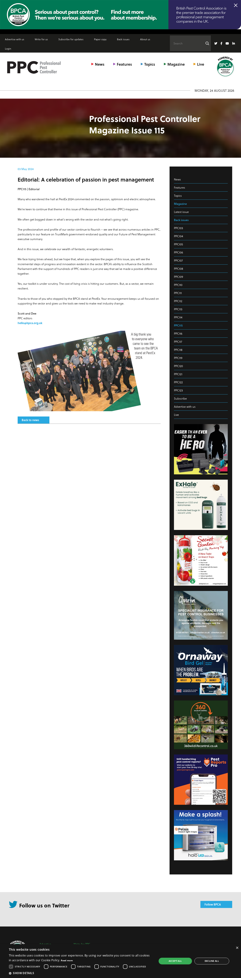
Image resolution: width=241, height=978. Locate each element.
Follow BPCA (212, 904)
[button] (81, 973)
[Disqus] (89, 473)
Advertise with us (14, 39)
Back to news (30, 420)
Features (124, 64)
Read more (67, 960)
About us (145, 39)
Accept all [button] (175, 960)
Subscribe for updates (70, 39)
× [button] (237, 948)
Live (200, 64)
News (99, 64)
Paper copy (100, 39)
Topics (149, 64)
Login (8, 48)
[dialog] (120, 961)
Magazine (176, 64)
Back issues (123, 39)
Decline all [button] (212, 960)
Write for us (41, 39)
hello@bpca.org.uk (30, 323)
